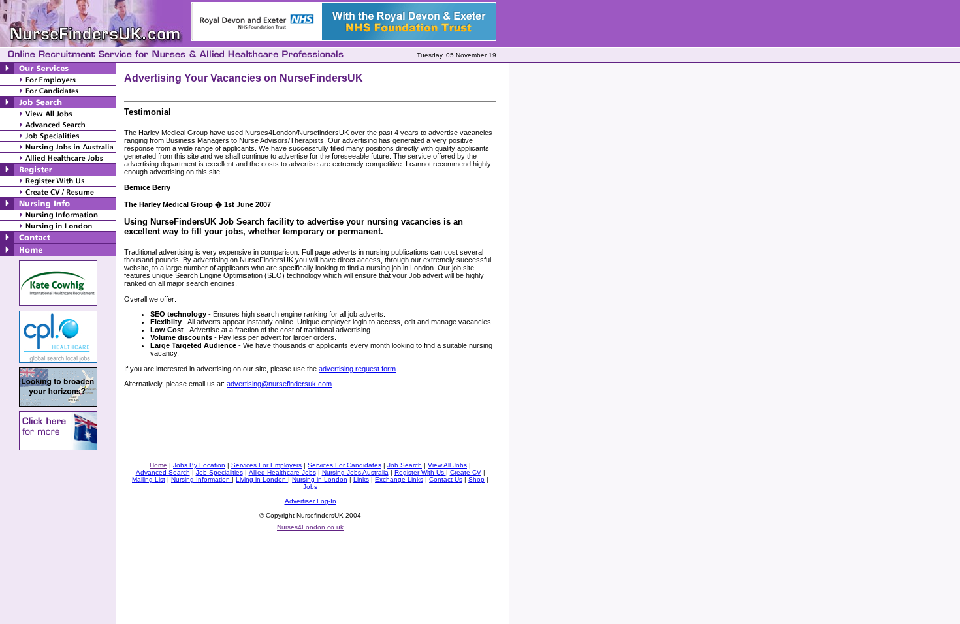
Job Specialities (219, 472)
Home (158, 465)
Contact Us (445, 479)
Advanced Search (163, 472)
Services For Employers (266, 465)
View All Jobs (447, 465)
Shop (476, 479)
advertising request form (357, 369)
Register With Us (420, 472)
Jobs (310, 486)
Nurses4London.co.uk (310, 527)
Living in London (262, 479)
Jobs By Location (199, 465)
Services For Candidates (344, 465)
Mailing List (148, 479)
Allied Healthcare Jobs (282, 472)
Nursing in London (319, 479)
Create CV (465, 472)
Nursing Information (201, 479)
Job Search (404, 465)
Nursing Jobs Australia (355, 472)
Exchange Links (399, 479)
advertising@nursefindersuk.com (279, 384)
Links (361, 479)
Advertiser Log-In (310, 501)
